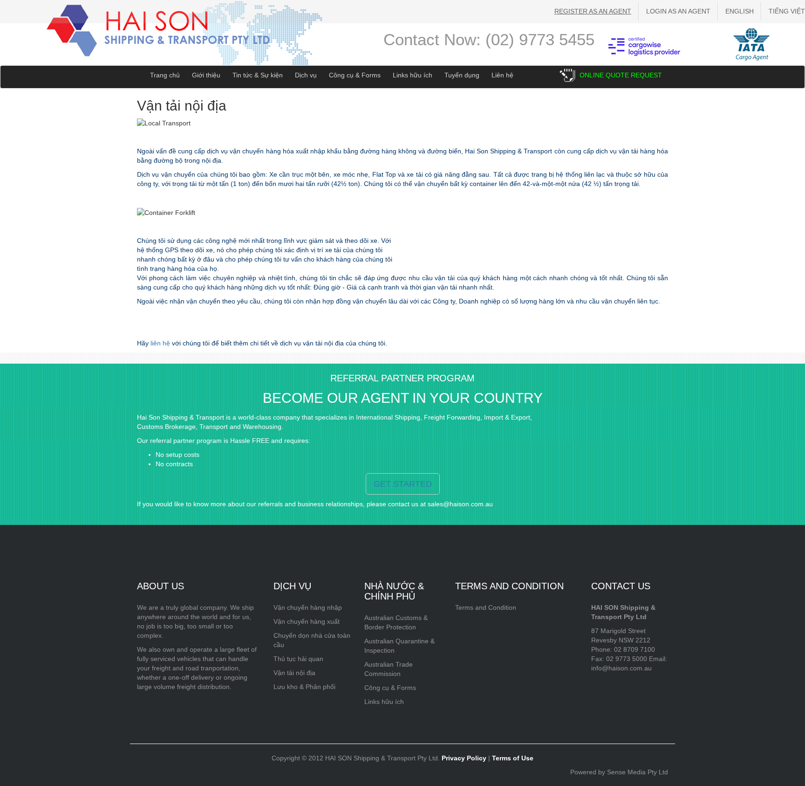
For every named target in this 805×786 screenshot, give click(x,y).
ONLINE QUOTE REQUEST (621, 75)
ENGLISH (739, 11)
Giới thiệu (206, 75)
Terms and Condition (485, 607)
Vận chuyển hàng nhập (307, 607)
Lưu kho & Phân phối (304, 686)
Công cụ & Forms (355, 75)
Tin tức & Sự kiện (257, 75)
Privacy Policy (464, 758)
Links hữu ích (412, 75)
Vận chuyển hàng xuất (306, 621)
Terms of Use (512, 758)
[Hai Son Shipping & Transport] (158, 30)
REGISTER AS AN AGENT (592, 11)
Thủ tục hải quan (298, 658)
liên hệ (160, 343)
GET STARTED (403, 484)
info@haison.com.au (621, 668)
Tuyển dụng (461, 75)
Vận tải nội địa (294, 672)
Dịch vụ (306, 75)
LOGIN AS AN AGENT (678, 11)
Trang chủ (165, 75)
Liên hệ (502, 75)
